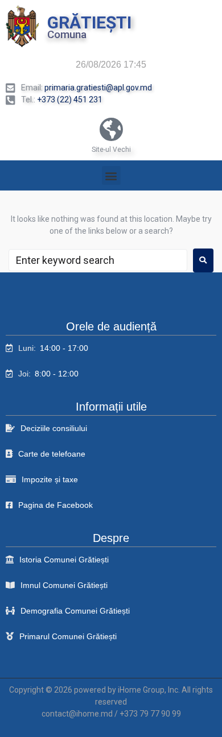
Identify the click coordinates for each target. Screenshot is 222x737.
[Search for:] (98, 260)
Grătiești (89, 22)
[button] (111, 175)
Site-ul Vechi (111, 150)
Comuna (67, 34)
